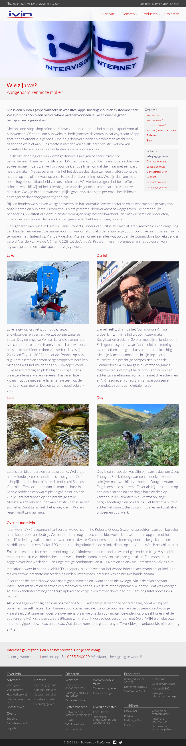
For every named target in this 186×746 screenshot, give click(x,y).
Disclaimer (130, 711)
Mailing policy (132, 720)
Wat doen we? (155, 120)
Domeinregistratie (135, 686)
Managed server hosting (134, 680)
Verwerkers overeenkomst (161, 712)
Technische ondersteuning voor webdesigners (105, 719)
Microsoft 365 (160, 688)
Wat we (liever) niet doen (161, 130)
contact (35, 656)
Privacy (128, 715)
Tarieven (152, 135)
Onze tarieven (15, 707)
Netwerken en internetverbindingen (78, 713)
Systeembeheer (76, 707)
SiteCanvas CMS (134, 691)
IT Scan (69, 719)
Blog (149, 140)
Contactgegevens (157, 161)
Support (145, 3)
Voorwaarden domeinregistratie (163, 727)
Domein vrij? (160, 3)
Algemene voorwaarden (160, 720)
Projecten (171, 13)
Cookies (129, 725)
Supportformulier (157, 182)
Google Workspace (163, 683)
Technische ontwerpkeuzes (75, 686)
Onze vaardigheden (105, 688)
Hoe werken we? (156, 125)
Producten (151, 13)
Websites (71, 680)
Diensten (129, 13)
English (174, 3)
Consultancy (101, 712)
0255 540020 (17, 3)
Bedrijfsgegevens (157, 187)
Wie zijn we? (154, 115)
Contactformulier (157, 171)
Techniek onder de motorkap (76, 694)
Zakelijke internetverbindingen (165, 694)
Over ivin (108, 13)
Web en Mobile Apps (103, 681)
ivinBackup (158, 679)
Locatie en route (156, 166)
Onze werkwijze (75, 700)
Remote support (17, 723)
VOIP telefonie (74, 724)
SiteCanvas (103, 742)
